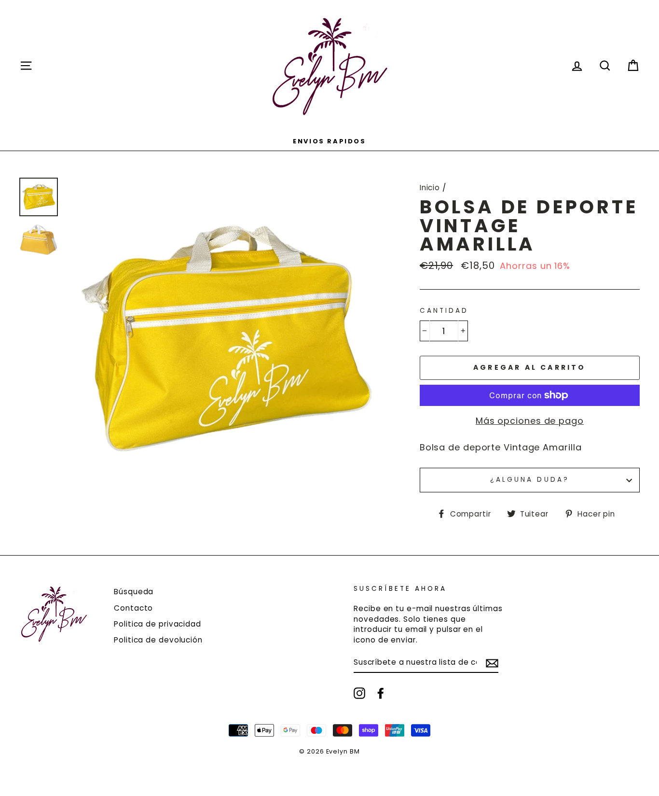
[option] (329, 141)
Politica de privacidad (157, 624)
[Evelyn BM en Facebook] (380, 693)
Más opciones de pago (530, 421)
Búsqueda (133, 592)
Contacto (133, 608)
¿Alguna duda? (529, 479)
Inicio (430, 187)
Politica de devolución (158, 640)
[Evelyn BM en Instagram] (359, 693)
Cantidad (444, 311)
